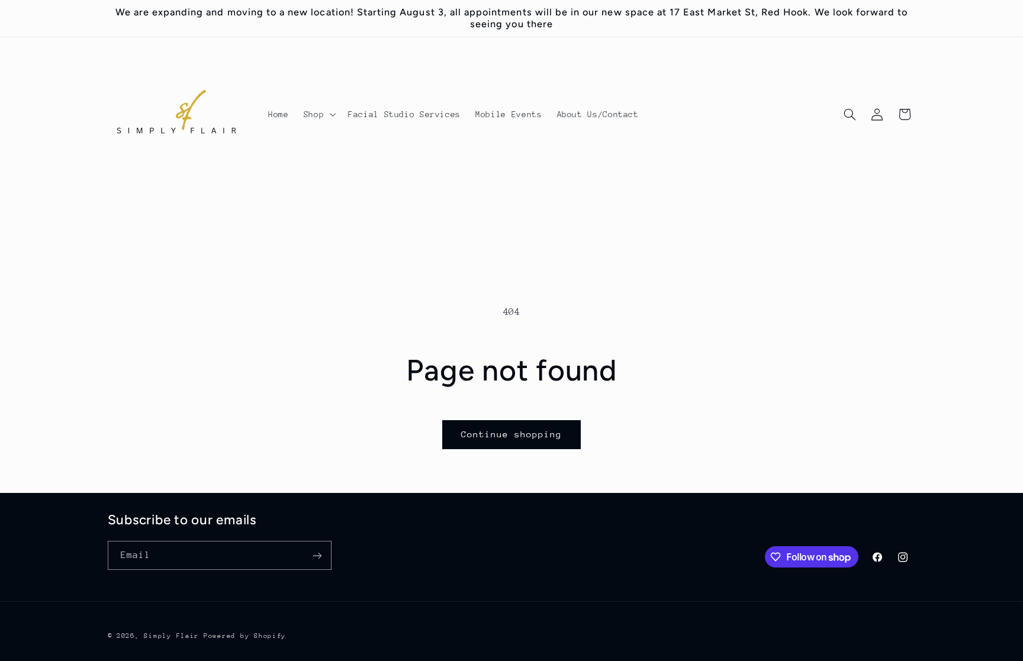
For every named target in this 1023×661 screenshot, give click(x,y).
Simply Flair (171, 636)
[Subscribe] (316, 555)
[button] (318, 115)
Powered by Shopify (245, 636)
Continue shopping (511, 434)
